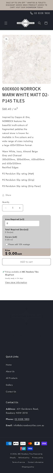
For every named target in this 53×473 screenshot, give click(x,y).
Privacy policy (37, 457)
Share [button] (8, 195)
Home (8, 364)
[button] (6, 23)
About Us (10, 371)
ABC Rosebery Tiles (25, 454)
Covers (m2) (11, 237)
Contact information (36, 462)
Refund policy (24, 457)
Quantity (5, 202)
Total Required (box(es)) (16, 229)
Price (7, 250)
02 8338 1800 (22, 419)
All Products (11, 378)
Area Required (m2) (14, 219)
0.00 (7, 239)
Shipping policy (28, 467)
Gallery (9, 384)
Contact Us (11, 391)
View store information (16, 282)
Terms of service (18, 462)
